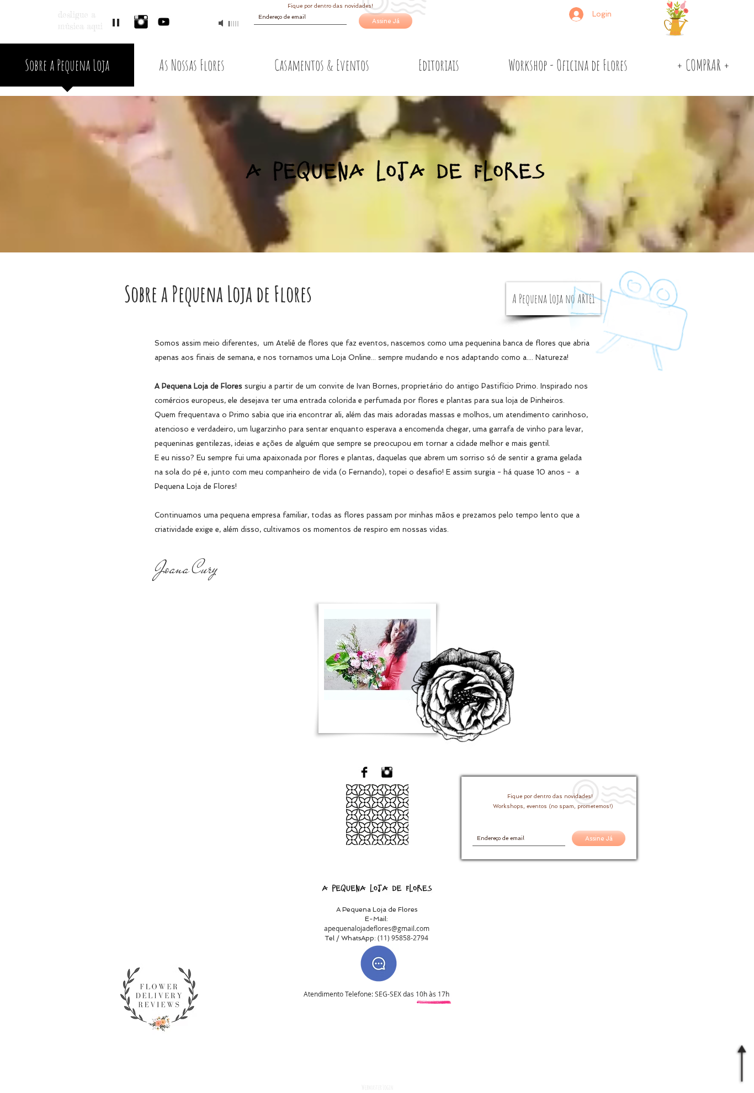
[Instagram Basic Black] (141, 22)
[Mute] (221, 23)
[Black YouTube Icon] (164, 22)
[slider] (234, 23)
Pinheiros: (407, 1023)
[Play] (117, 23)
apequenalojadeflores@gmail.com (376, 928)
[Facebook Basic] (364, 772)
